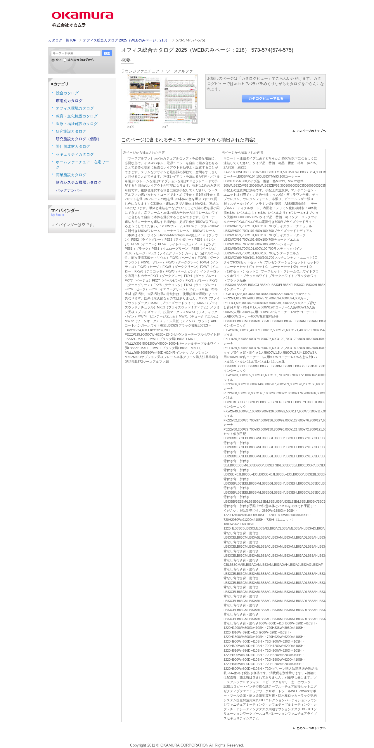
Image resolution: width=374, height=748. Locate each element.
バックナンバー (69, 190)
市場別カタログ (69, 100)
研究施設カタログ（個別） (78, 139)
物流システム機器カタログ (78, 182)
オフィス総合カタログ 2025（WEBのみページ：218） (126, 40)
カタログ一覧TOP (62, 40)
